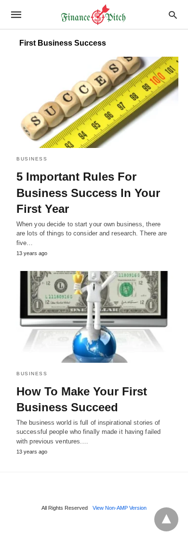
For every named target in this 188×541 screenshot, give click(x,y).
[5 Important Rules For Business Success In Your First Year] (94, 102)
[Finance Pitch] (93, 14)
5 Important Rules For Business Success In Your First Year (88, 192)
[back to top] (166, 519)
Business (31, 158)
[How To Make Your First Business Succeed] (94, 316)
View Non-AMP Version (120, 508)
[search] (172, 14)
